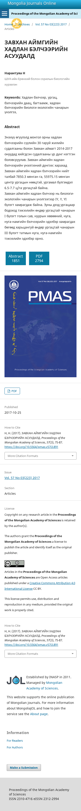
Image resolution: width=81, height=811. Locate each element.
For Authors (15, 747)
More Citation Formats (23, 456)
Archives (24, 24)
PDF (14, 391)
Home (8, 24)
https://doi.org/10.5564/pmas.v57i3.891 (31, 447)
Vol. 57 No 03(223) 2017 (51, 24)
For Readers (15, 741)
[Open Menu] (4, 13)
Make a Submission (24, 768)
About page (39, 714)
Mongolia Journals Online (32, 3)
